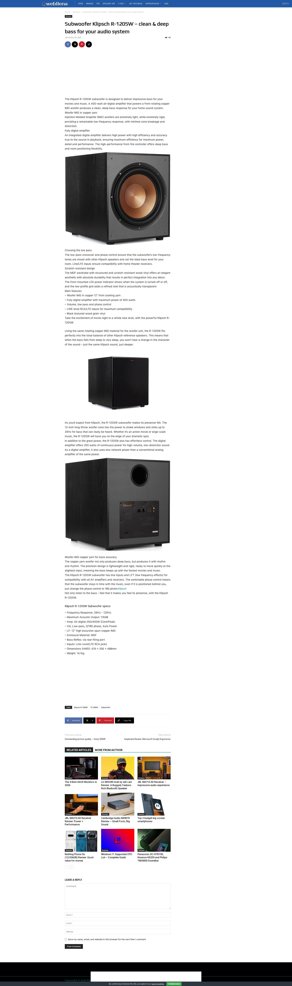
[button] (285, 3)
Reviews (76, 12)
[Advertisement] (118, 74)
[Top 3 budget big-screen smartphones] (154, 804)
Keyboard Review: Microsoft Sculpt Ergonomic (147, 739)
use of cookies (158, 984)
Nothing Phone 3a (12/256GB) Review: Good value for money (79, 857)
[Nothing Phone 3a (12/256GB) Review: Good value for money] (81, 840)
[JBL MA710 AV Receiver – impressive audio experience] (154, 768)
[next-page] (71, 867)
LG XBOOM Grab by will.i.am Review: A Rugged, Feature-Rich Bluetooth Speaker (116, 785)
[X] (75, 44)
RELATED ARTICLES (79, 750)
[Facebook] (68, 44)
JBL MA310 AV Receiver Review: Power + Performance (78, 821)
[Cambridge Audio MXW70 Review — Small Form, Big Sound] (117, 804)
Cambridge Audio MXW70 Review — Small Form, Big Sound (115, 821)
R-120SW (94, 707)
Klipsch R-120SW (80, 707)
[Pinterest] (82, 44)
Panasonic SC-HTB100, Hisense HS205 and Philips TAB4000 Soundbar (152, 857)
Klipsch (122, 588)
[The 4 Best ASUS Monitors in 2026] (81, 768)
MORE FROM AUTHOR (108, 750)
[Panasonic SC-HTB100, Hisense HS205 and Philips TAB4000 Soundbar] (154, 840)
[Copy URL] (89, 44)
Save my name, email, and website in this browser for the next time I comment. (107, 939)
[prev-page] (67, 867)
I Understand (174, 984)
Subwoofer (105, 707)
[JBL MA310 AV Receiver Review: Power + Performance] (81, 804)
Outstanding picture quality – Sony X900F (85, 739)
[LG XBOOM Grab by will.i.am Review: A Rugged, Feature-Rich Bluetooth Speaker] (117, 768)
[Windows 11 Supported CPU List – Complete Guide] (117, 840)
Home (67, 12)
